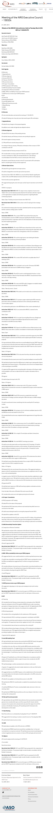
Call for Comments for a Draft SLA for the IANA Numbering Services (32, 780)
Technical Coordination (33, 10)
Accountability (12, 9)
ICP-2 (46, 10)
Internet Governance (23, 10)
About (4, 9)
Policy (41, 9)
